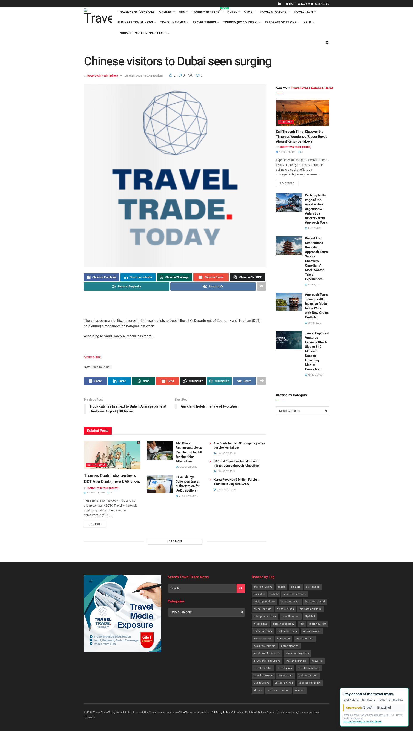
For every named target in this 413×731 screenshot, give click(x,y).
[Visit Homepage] (98, 22)
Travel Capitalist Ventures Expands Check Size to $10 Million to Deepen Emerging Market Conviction (317, 351)
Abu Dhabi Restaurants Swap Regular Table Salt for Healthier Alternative (189, 452)
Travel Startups (272, 11)
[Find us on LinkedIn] (279, 4)
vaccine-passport (310, 683)
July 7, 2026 (314, 228)
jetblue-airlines (287, 631)
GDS (182, 11)
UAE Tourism (154, 75)
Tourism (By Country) (240, 22)
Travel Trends (204, 22)
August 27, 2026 (225, 453)
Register (305, 3)
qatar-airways (289, 646)
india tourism (317, 623)
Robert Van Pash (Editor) (102, 75)
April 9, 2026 (314, 375)
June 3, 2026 (314, 284)
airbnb (274, 594)
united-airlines (284, 683)
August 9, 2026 (287, 152)
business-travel (315, 601)
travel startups (263, 675)
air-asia (296, 586)
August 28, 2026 (95, 492)
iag (302, 623)
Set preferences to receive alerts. (362, 721)
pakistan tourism (265, 646)
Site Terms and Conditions (195, 712)
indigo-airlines (263, 631)
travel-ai (317, 660)
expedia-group (290, 616)
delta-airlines (285, 609)
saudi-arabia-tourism (267, 653)
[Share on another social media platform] (261, 286)
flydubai (310, 616)
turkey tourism (308, 675)
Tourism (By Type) (207, 11)
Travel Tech (303, 11)
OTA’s (248, 11)
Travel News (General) (136, 11)
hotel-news (261, 623)
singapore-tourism (297, 653)
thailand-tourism (296, 660)
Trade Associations (280, 22)
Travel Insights (173, 22)
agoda (281, 586)
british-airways (290, 601)
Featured (285, 122)
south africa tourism (267, 660)
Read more (97, 523)
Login (292, 3)
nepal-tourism (304, 638)
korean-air (283, 638)
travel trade (285, 675)
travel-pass (285, 668)
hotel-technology (283, 623)
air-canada (312, 586)
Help (307, 22)
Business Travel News (135, 22)
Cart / (322, 3)
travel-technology (309, 668)
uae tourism (101, 367)
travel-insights (263, 668)
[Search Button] (327, 42)
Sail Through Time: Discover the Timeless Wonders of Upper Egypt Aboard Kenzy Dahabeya (301, 136)
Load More (175, 541)
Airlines (165, 11)
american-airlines (295, 594)
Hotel (232, 11)
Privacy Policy (222, 712)
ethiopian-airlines (265, 616)
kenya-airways (312, 631)
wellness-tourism (279, 690)
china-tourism (262, 609)
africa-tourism (263, 586)
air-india (259, 594)
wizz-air (300, 690)
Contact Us (273, 712)
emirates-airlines (311, 609)
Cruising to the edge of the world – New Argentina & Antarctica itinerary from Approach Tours (316, 208)
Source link (92, 357)
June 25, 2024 (133, 75)
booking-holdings (264, 601)
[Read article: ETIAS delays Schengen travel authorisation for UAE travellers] (160, 484)
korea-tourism (263, 638)
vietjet (258, 690)
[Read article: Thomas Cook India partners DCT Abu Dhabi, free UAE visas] (112, 455)
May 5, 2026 (314, 323)
